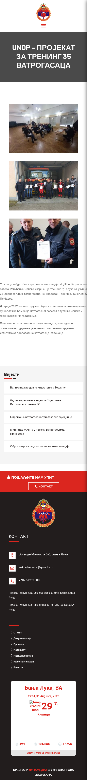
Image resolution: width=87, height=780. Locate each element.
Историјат (19, 649)
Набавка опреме (23, 655)
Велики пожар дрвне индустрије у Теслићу (38, 387)
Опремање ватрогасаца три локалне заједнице (41, 417)
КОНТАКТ (46, 486)
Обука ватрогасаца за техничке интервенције (39, 446)
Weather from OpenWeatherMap (43, 753)
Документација (23, 638)
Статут (18, 632)
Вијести (18, 667)
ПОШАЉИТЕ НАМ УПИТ (32, 477)
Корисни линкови (24, 661)
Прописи (19, 644)
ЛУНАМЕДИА (38, 770)
